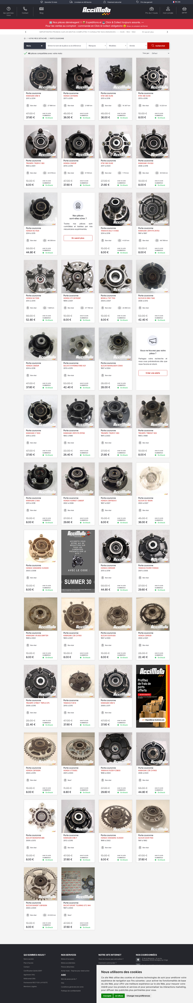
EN (179, 2)
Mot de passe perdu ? (69, 979)
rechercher (160, 46)
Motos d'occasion (67, 959)
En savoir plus (148, 32)
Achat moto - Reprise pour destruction (75, 971)
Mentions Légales (30, 986)
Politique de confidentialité (71, 991)
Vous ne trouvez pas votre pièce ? (110, 959)
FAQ (62, 983)
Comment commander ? (107, 963)
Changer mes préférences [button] (138, 996)
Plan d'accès (28, 963)
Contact (27, 967)
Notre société (29, 959)
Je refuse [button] (119, 996)
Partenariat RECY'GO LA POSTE (36, 983)
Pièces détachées (67, 967)
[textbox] (93, 45)
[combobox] (96, 45)
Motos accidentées (68, 963)
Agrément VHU (29, 975)
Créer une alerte (153, 373)
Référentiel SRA (29, 979)
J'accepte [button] (107, 996)
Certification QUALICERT (33, 971)
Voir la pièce (42, 88)
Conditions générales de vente (72, 987)
